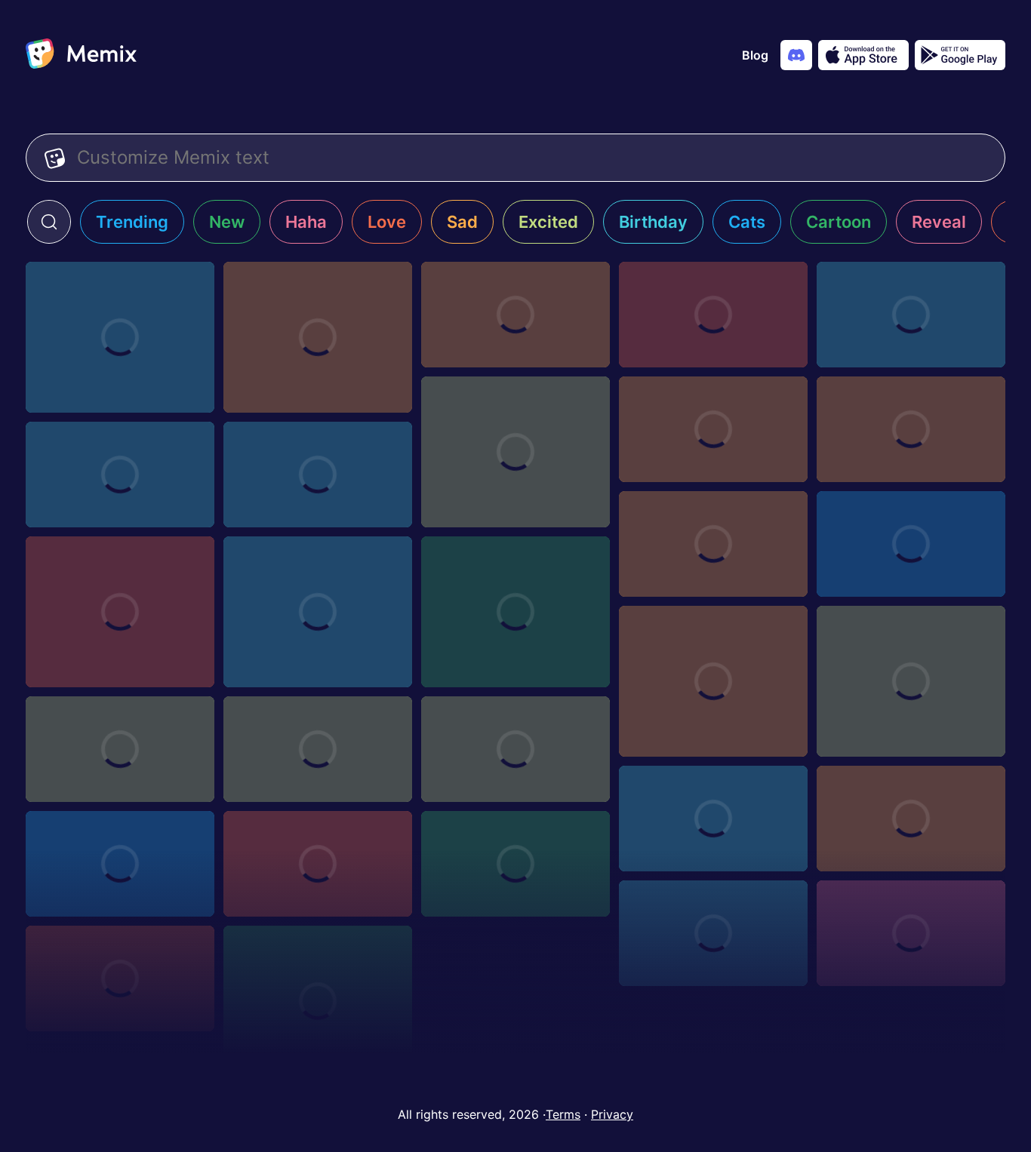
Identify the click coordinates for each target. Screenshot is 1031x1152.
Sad (462, 222)
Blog (755, 55)
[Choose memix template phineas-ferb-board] (515, 611)
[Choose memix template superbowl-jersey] (515, 749)
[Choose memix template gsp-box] (911, 544)
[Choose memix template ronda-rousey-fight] (515, 314)
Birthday (653, 222)
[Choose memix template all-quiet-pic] (317, 474)
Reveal (939, 222)
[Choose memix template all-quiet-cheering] (911, 429)
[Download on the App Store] (863, 55)
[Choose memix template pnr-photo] (515, 864)
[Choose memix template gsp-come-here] (713, 544)
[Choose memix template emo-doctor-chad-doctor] (317, 611)
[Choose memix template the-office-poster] (120, 749)
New (227, 222)
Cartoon (838, 222)
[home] (81, 55)
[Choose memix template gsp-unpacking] (713, 314)
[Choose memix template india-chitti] (317, 337)
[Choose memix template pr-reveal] (120, 864)
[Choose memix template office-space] (713, 933)
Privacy (612, 1114)
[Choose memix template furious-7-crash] (317, 1001)
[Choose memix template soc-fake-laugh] (911, 818)
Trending (132, 222)
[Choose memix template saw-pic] (713, 818)
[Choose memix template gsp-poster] (713, 429)
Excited (548, 222)
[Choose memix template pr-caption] (317, 864)
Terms (563, 1114)
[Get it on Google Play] (960, 55)
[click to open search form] (49, 222)
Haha (306, 222)
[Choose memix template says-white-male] (713, 681)
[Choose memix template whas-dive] (911, 681)
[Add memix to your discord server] (796, 55)
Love (387, 222)
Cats (746, 222)
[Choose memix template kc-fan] (911, 933)
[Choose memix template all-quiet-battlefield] (120, 611)
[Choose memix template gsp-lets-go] (120, 474)
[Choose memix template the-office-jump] (317, 749)
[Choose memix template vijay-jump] (120, 337)
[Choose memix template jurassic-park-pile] (120, 978)
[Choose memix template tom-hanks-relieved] (515, 451)
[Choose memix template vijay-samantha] (911, 314)
